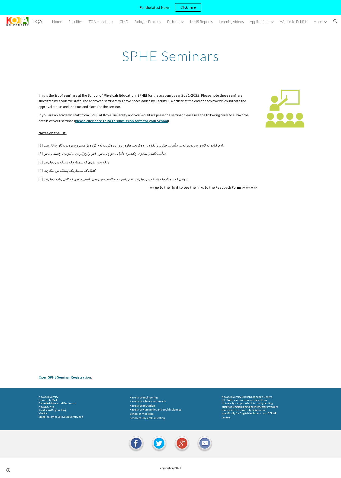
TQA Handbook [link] (101, 21)
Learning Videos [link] (231, 21)
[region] (170, 7)
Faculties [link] (75, 21)
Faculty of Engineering (144, 397)
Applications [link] (259, 21)
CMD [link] (124, 21)
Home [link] (57, 21)
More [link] (317, 21)
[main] (170, 55)
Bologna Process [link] (148, 21)
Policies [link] (173, 21)
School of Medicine (142, 413)
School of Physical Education (147, 418)
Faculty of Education (142, 405)
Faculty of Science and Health (148, 401)
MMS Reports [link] (201, 21)
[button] (335, 21)
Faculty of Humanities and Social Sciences (155, 409)
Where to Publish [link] (293, 21)
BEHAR (227, 400)
